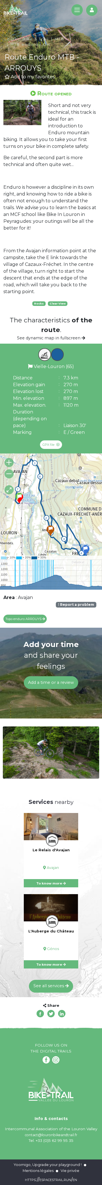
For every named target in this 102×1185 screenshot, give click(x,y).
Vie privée (70, 1170)
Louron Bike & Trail (27, 39)
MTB (59, 39)
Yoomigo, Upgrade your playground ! (48, 1164)
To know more (49, 883)
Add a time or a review (51, 682)
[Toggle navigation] (77, 10)
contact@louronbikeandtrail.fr (51, 1135)
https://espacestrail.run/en (51, 1179)
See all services (49, 985)
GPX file (48, 445)
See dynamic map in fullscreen (49, 338)
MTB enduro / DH (30, 44)
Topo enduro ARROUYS (23, 619)
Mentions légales (38, 1170)
